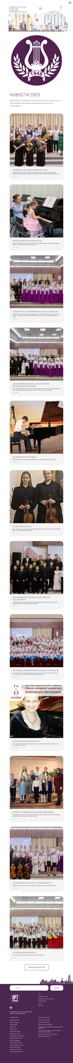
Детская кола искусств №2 (15, 1049)
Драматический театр (14, 1020)
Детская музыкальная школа (16, 1051)
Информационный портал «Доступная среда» (48, 1034)
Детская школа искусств (15, 1047)
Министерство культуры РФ (44, 1036)
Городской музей (13, 1029)
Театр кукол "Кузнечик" (15, 1022)
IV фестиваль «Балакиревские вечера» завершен (35, 312)
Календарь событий (42, 1001)
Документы (40, 1005)
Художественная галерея (15, 1031)
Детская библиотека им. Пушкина (17, 1035)
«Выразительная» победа (24, 457)
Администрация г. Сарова (44, 1020)
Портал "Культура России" (43, 1022)
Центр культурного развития (16, 1042)
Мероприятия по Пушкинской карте (46, 998)
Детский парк (13, 1026)
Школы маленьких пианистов (26, 241)
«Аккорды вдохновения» (24, 952)
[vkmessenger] (11, 1008)
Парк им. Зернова (13, 1024)
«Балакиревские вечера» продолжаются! (31, 883)
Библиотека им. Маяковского (16, 1038)
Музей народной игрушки (15, 1033)
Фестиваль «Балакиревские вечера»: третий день (35, 670)
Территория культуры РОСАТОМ (45, 1024)
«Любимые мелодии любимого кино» (30, 170)
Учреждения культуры (43, 996)
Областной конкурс (22, 527)
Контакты (40, 1003)
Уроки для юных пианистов (25, 741)
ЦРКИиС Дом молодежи (15, 1040)
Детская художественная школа (17, 1044)
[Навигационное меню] (70, 3)
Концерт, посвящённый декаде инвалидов (33, 812)
